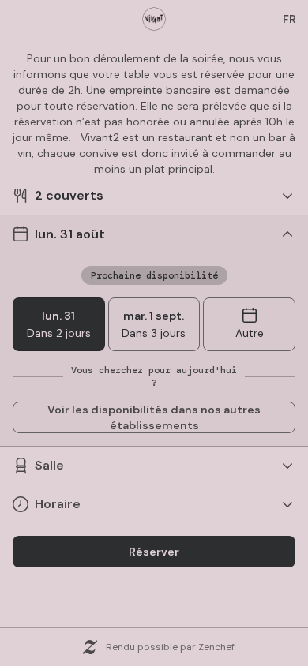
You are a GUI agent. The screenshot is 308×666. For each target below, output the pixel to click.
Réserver (154, 551)
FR (289, 19)
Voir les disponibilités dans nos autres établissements (154, 417)
